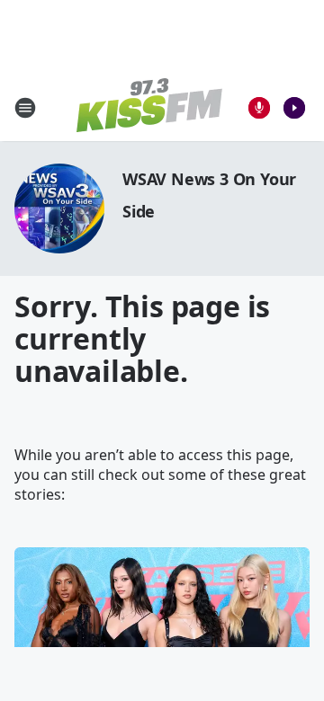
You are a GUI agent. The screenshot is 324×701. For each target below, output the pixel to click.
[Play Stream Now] (294, 108)
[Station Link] (149, 107)
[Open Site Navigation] (25, 108)
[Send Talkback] (259, 108)
